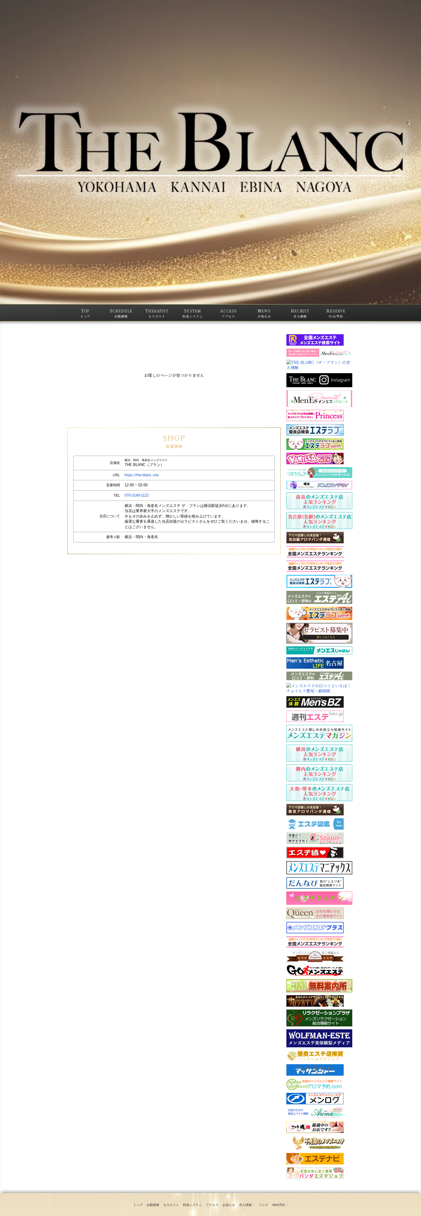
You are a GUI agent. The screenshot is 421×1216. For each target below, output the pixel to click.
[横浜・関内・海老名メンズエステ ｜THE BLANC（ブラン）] (210, 152)
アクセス (212, 1205)
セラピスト (171, 1205)
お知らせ (229, 1205)
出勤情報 (153, 1205)
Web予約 (279, 1205)
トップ (138, 1205)
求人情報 (246, 1205)
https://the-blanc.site (142, 475)
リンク (263, 1205)
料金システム (192, 1205)
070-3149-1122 (137, 495)
